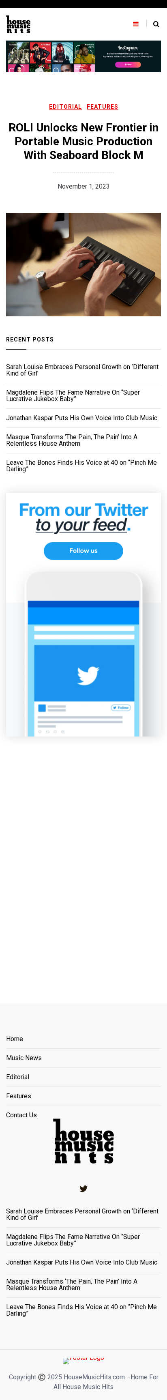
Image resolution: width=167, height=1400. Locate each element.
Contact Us (21, 1115)
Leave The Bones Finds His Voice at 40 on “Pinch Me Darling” (81, 466)
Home (14, 1039)
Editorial (65, 107)
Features (102, 107)
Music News (24, 1058)
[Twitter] (83, 1189)
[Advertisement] (83, 859)
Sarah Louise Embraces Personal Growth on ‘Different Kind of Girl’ (82, 370)
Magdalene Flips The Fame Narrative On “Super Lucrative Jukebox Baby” (73, 395)
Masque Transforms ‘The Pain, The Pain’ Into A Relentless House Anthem (71, 440)
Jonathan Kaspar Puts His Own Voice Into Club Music (81, 418)
